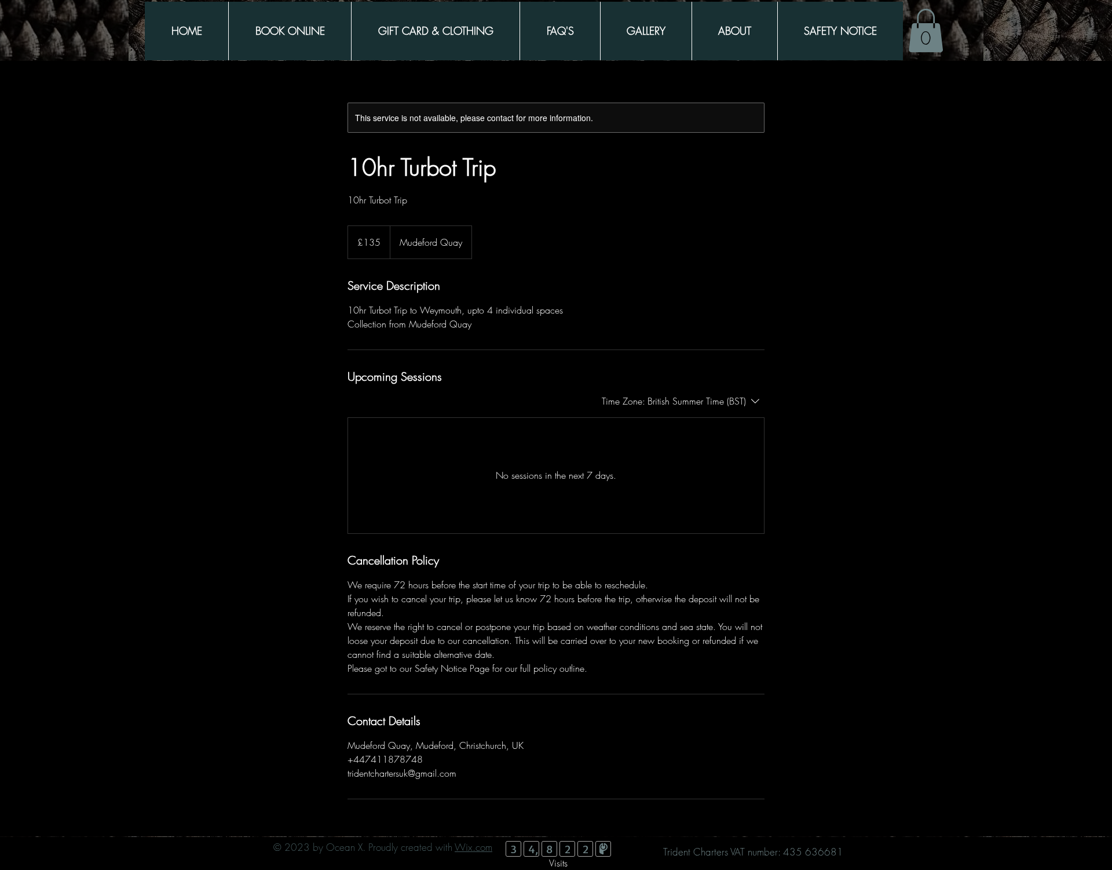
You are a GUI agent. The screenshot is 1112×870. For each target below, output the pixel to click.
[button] (926, 30)
